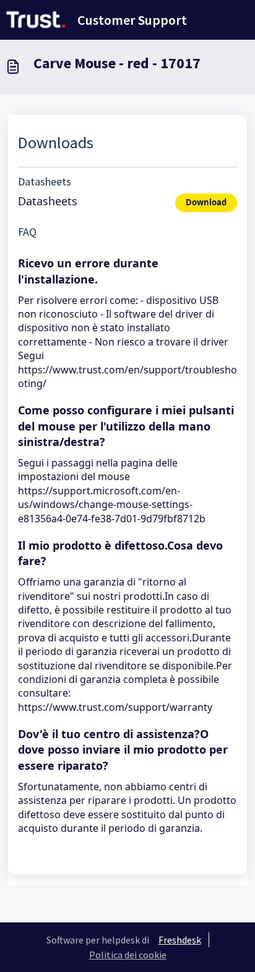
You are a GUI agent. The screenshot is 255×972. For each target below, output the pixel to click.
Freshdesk (179, 940)
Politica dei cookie (127, 954)
